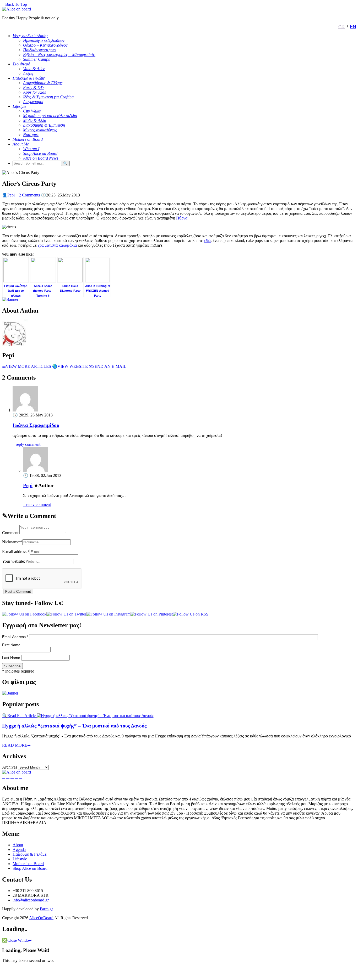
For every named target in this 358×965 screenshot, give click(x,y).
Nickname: (12, 542)
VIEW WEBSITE (70, 366)
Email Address (15, 637)
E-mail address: (16, 551)
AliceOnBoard (41, 918)
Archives (9, 767)
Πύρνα (181, 218)
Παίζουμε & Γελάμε (30, 854)
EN (353, 27)
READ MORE (16, 745)
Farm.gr (46, 909)
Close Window (17, 940)
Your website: (13, 561)
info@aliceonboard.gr (31, 900)
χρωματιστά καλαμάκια (57, 245)
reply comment (26, 444)
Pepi (8, 195)
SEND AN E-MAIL (107, 366)
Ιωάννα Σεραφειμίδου (36, 425)
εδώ (207, 240)
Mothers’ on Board (28, 863)
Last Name (11, 658)
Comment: (10, 533)
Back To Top (14, 4)
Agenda (19, 849)
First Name (11, 645)
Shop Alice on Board (30, 868)
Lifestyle (20, 859)
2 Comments (28, 195)
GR (341, 27)
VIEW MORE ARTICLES (26, 366)
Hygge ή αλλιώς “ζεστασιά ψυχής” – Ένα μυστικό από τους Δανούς (74, 726)
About (18, 845)
